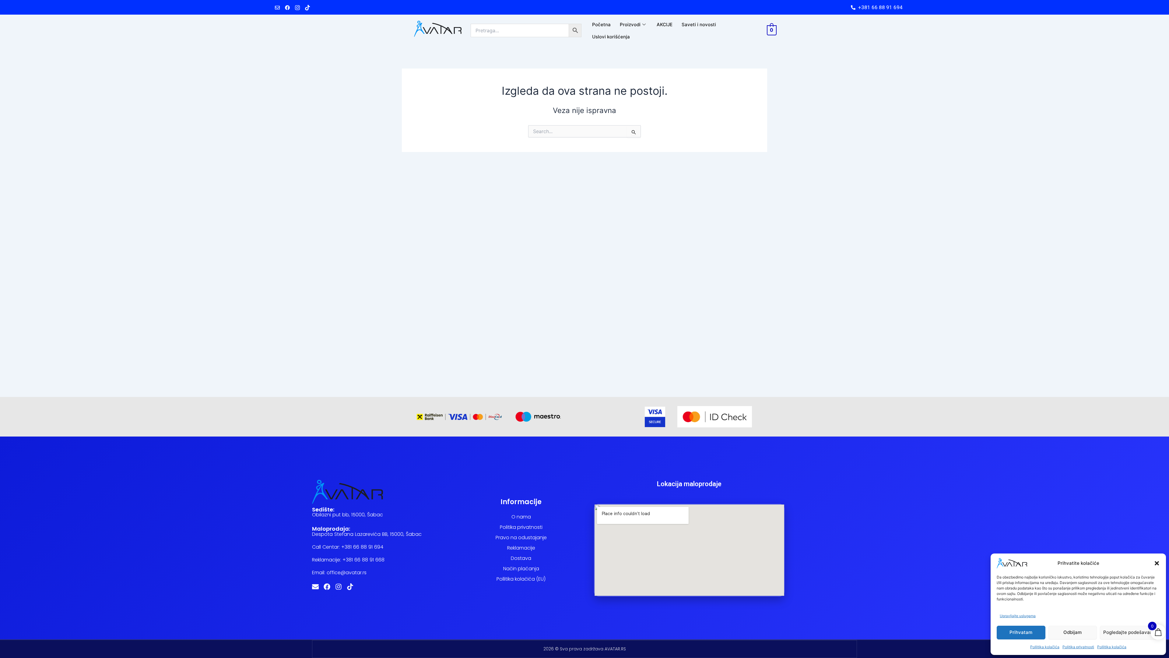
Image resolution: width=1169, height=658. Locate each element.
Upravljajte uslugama (1018, 616)
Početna (601, 24)
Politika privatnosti (1078, 647)
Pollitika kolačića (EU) (521, 578)
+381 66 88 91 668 (363, 559)
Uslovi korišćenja (611, 37)
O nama (521, 516)
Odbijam (1072, 632)
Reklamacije (521, 547)
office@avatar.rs (347, 572)
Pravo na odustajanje (521, 537)
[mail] (277, 7)
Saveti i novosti (699, 24)
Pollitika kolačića (1044, 647)
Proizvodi (630, 24)
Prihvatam (1020, 632)
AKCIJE (664, 24)
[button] (1157, 563)
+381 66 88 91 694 (362, 546)
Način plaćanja (521, 568)
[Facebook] (287, 7)
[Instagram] (297, 7)
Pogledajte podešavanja (1130, 632)
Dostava (521, 558)
